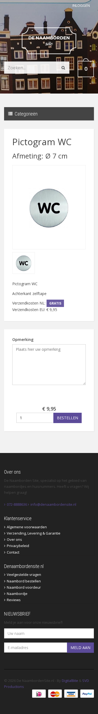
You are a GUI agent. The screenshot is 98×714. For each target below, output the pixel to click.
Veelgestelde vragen (24, 574)
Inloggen (81, 5)
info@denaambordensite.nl (53, 504)
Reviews (14, 599)
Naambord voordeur (24, 587)
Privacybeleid (18, 545)
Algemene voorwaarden (27, 526)
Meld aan (80, 647)
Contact (13, 552)
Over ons (14, 539)
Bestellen (67, 417)
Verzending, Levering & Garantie (33, 533)
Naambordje (17, 593)
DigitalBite (70, 680)
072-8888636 (17, 504)
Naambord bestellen (24, 581)
